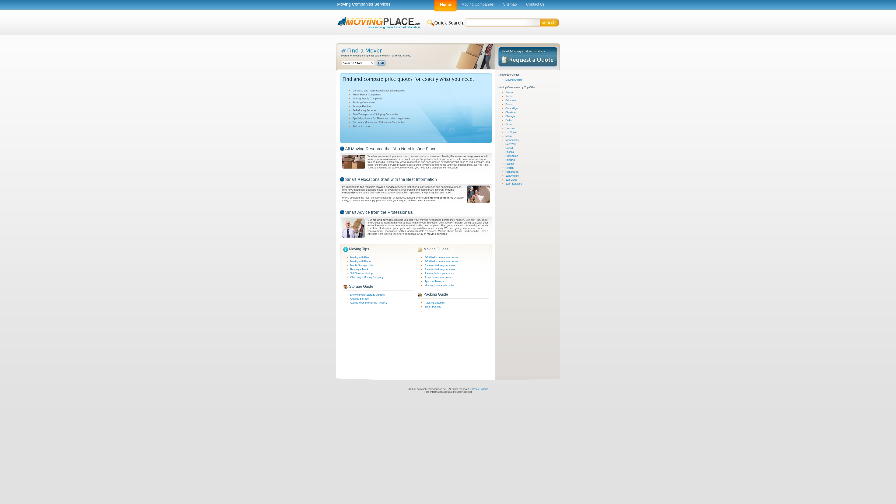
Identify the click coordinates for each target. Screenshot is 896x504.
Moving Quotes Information (440, 285)
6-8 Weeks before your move (441, 257)
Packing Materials (435, 302)
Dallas (508, 120)
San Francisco (513, 183)
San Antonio (512, 175)
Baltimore (510, 100)
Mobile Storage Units (362, 265)
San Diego (511, 179)
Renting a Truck (359, 269)
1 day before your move (438, 277)
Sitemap (510, 4)
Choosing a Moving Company (367, 277)
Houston (510, 128)
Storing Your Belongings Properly (368, 302)
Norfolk (509, 148)
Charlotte (510, 112)
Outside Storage (359, 298)
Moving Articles (513, 79)
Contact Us (535, 4)
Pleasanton (511, 155)
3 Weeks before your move (440, 265)
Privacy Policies (479, 389)
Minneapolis (512, 140)
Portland (510, 159)
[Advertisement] (448, 39)
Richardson (511, 171)
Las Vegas (511, 132)
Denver (509, 124)
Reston (509, 167)
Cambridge (511, 108)
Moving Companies (478, 4)
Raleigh (509, 163)
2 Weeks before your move (440, 269)
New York (510, 144)
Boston (509, 104)
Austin (508, 96)
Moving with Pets (359, 257)
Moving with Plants (360, 261)
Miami (508, 136)
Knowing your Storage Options (367, 294)
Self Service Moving (361, 273)
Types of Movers (434, 281)
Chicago (510, 116)
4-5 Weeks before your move (441, 261)
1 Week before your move (439, 273)
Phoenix (509, 151)
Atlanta (509, 92)
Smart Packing (433, 306)
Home (445, 4)
